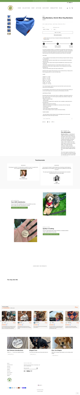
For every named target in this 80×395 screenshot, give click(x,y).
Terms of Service (9, 372)
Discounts (8, 366)
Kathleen (23, 322)
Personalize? (56, 27)
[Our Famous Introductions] (17, 343)
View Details (11, 354)
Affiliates (8, 375)
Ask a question (46, 118)
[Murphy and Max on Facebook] (26, 371)
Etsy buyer (55, 322)
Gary (70, 322)
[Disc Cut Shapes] (62, 343)
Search (8, 363)
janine (39, 322)
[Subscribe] (37, 368)
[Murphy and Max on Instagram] (24, 371)
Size (43, 27)
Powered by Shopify (40, 391)
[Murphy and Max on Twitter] (29, 371)
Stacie (7, 322)
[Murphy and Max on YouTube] (28, 371)
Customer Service (10, 364)
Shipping (8, 369)
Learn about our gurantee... (19, 207)
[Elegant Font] (40, 343)
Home (43, 16)
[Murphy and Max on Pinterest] (31, 371)
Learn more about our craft (51, 234)
